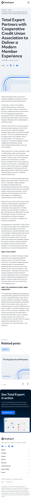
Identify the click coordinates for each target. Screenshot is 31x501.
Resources (4, 10)
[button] (28, 2)
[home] (7, 2)
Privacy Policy (9, 481)
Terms (2, 481)
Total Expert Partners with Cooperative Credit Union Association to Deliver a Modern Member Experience (14, 12)
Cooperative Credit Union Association (16, 293)
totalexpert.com (9, 283)
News (10, 10)
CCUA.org (4, 325)
